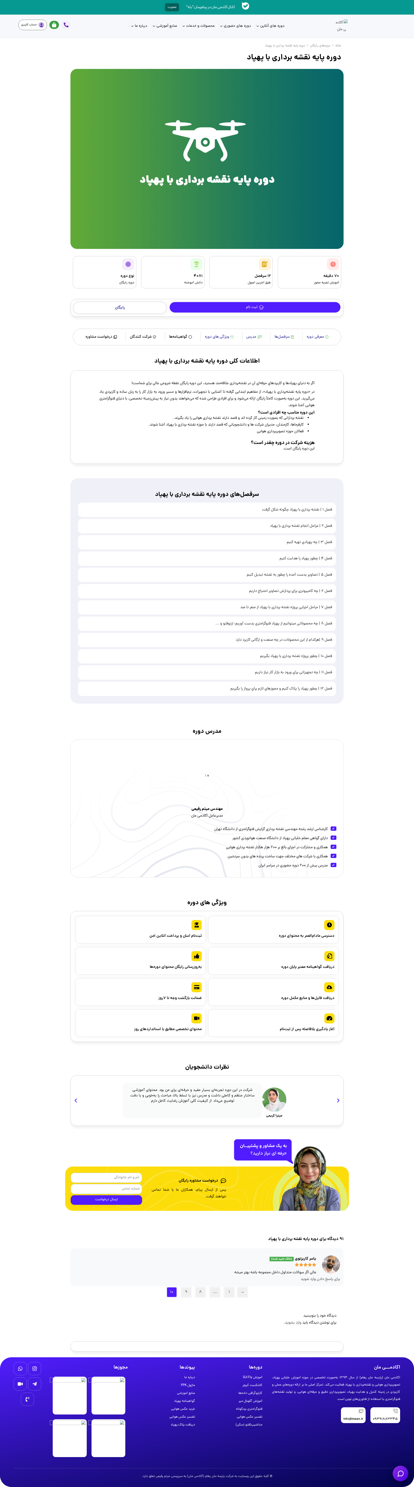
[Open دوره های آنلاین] (257, 26)
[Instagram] (34, 1368)
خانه (338, 45)
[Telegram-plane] (34, 1384)
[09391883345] (395, 1411)
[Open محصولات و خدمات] (183, 26)
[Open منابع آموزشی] (154, 26)
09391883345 (385, 1419)
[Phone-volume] (27, 1399)
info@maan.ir (353, 1419)
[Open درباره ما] (132, 26)
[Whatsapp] (20, 1368)
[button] (120, 308)
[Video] (20, 1384)
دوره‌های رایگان (320, 45)
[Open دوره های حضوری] (221, 26)
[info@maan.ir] (361, 1411)
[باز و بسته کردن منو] (400, 1473)
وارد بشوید (293, 1323)
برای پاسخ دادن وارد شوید (320, 1279)
